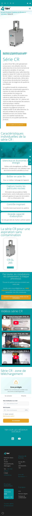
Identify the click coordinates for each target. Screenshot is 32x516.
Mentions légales (23, 494)
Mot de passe (6, 407)
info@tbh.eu (8, 475)
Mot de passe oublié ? (8, 416)
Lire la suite (10, 267)
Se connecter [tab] (8, 396)
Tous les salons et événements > (8, 506)
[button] (29, 8)
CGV (19, 491)
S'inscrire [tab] (23, 396)
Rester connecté (9, 414)
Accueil (3, 12)
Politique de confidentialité (22, 497)
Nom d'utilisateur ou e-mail (10, 400)
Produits (8, 12)
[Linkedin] (27, 3)
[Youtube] (30, 3)
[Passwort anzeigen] (26, 410)
